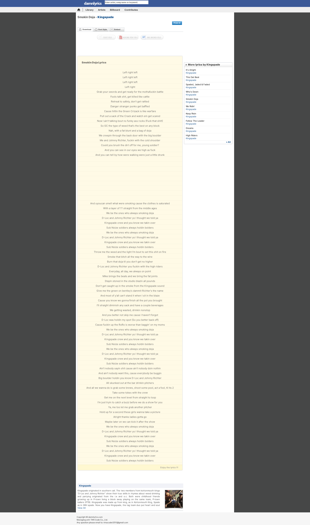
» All (228, 142)
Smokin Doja (192, 99)
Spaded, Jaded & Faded (198, 84)
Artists (101, 9)
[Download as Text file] (106, 37)
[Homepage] (80, 10)
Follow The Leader (195, 121)
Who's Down (192, 91)
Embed (117, 29)
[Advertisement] (130, 49)
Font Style (102, 29)
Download (87, 29)
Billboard (115, 9)
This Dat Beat (192, 77)
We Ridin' (190, 106)
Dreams (189, 128)
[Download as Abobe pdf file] (128, 37)
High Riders (191, 135)
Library (89, 9)
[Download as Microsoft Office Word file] (152, 37)
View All (82, 508)
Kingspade (106, 17)
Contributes (131, 9)
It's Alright (191, 70)
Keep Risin (191, 113)
